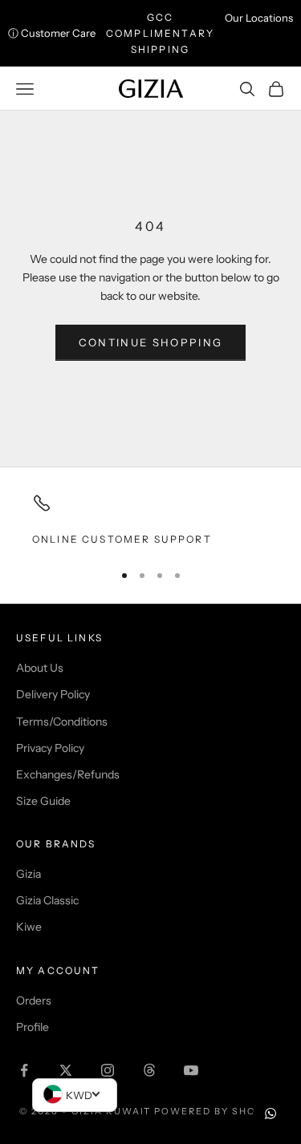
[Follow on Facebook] (24, 1070)
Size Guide (43, 801)
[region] (150, 520)
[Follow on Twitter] (66, 1070)
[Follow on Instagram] (108, 1070)
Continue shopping (151, 342)
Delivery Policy (53, 694)
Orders (33, 1000)
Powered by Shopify (218, 1111)
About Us (39, 668)
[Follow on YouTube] (191, 1070)
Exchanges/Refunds (68, 774)
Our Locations (259, 17)
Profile (32, 1027)
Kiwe (29, 927)
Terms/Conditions (62, 721)
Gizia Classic (47, 900)
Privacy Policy (50, 748)
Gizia (28, 874)
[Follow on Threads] (149, 1070)
